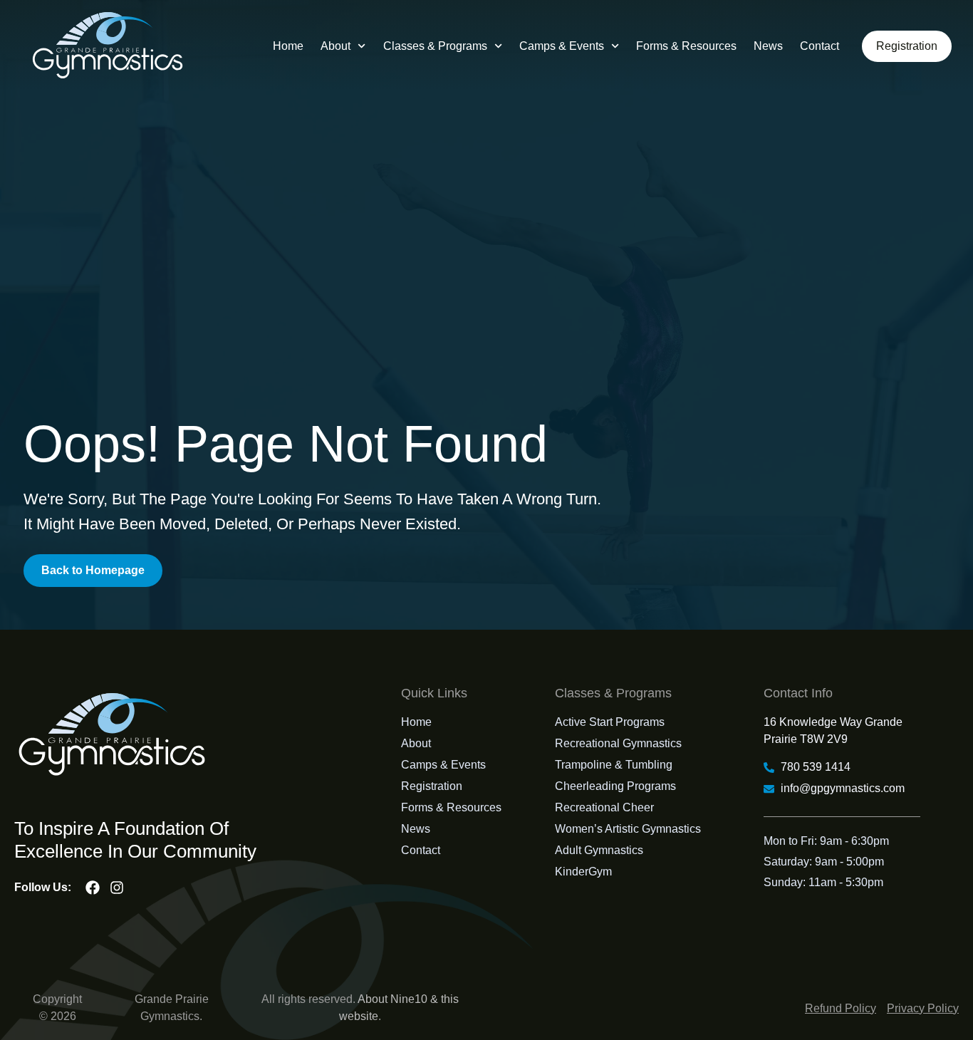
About (335, 46)
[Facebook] (92, 887)
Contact (819, 46)
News (768, 46)
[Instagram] (117, 887)
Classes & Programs (435, 46)
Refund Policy (840, 1008)
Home (288, 46)
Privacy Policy (923, 1008)
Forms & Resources (686, 46)
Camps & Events (561, 46)
